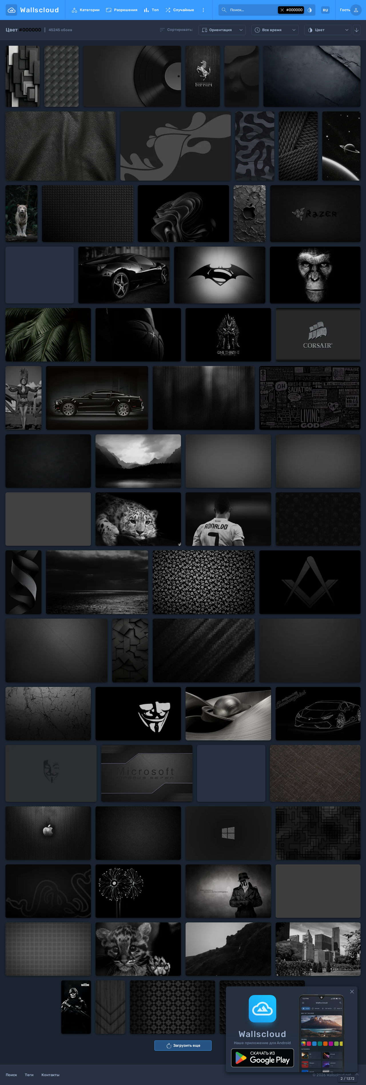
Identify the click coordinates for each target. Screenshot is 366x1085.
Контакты (50, 1075)
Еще (203, 10)
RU (322, 10)
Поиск (11, 1075)
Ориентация (222, 30)
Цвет (328, 30)
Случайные (179, 10)
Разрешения (121, 10)
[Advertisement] (39, 275)
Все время (275, 30)
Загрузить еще (183, 1046)
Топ (151, 10)
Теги (29, 1075)
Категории (85, 10)
